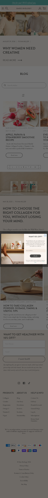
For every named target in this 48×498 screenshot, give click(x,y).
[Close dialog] (45, 235)
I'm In (35, 256)
